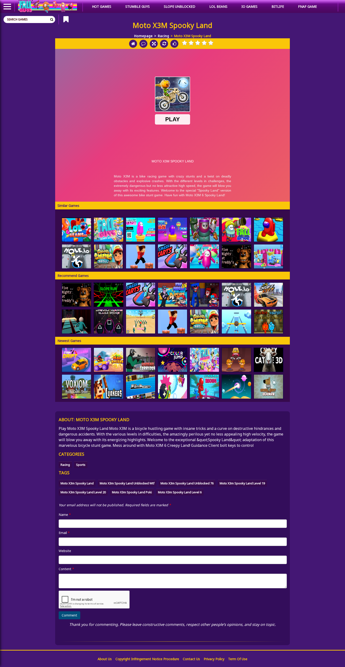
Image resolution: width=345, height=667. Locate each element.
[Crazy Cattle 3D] (268, 360)
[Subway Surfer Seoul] (108, 256)
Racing (163, 36)
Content (66, 569)
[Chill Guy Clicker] (268, 387)
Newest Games (69, 340)
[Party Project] (140, 387)
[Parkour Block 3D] (140, 256)
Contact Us (191, 659)
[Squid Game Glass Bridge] (108, 322)
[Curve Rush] (236, 387)
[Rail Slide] (236, 322)
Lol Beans (218, 6)
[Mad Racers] (108, 360)
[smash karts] (172, 256)
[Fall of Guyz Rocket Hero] (236, 230)
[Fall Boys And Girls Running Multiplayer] (204, 230)
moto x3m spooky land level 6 (180, 492)
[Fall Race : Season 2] (172, 230)
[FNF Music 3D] (172, 295)
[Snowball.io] (172, 387)
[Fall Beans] (268, 256)
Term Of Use (237, 659)
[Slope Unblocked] (108, 295)
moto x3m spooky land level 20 (83, 492)
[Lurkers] (108, 387)
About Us (105, 659)
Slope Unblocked (179, 6)
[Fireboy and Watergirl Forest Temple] (268, 322)
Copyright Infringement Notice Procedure (147, 659)
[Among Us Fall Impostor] (204, 256)
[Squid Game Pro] (140, 322)
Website (65, 551)
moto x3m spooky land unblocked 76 (187, 483)
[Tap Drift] (76, 360)
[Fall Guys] (108, 230)
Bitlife (278, 6)
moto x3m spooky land (77, 483)
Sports (80, 465)
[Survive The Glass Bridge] (76, 322)
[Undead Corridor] (140, 360)
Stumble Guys (137, 6)
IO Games (249, 6)
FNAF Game (307, 6)
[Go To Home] (133, 44)
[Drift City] (268, 295)
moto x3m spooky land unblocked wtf (127, 483)
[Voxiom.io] (76, 387)
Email (64, 532)
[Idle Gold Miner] (236, 360)
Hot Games (101, 6)
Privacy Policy (214, 659)
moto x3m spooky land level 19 (242, 483)
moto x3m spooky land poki (132, 492)
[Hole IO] (76, 256)
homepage (143, 36)
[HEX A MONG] (268, 230)
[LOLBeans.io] (76, 230)
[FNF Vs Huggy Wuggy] (204, 295)
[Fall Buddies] (204, 360)
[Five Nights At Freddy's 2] (236, 256)
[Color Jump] (172, 360)
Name (65, 514)
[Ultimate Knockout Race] (140, 230)
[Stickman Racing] (204, 387)
